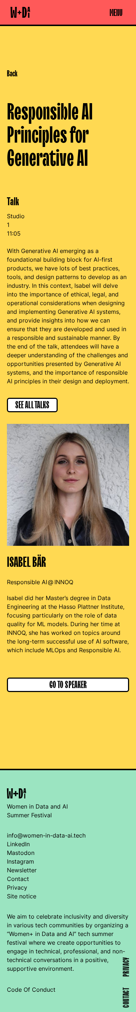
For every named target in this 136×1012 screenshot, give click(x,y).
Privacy (17, 887)
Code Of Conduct (31, 989)
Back (12, 73)
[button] (116, 12)
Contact (18, 878)
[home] (18, 12)
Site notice (21, 896)
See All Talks (32, 405)
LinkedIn (18, 844)
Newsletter (22, 870)
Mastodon (20, 852)
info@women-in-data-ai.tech (46, 835)
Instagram (20, 861)
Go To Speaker (68, 685)
